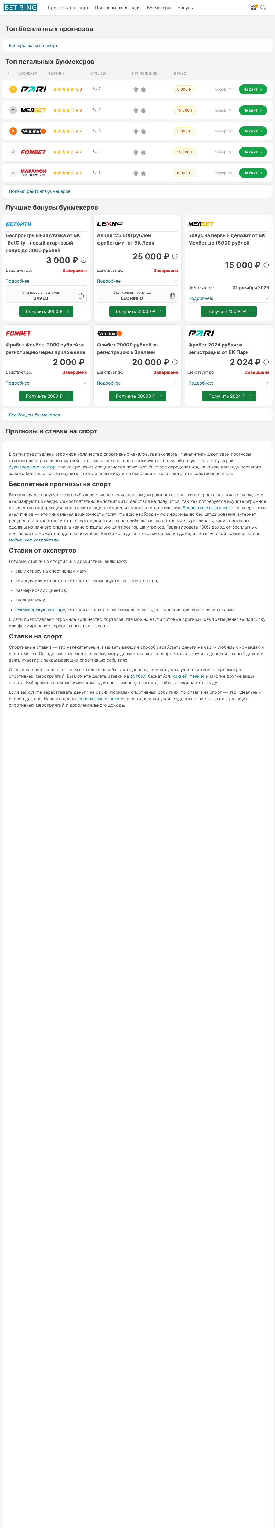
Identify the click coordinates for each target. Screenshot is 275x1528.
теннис (197, 676)
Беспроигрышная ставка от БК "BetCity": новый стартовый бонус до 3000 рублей (43, 242)
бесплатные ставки (99, 698)
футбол (138, 676)
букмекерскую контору (40, 609)
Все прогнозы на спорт (33, 45)
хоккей (179, 676)
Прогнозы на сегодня (117, 7)
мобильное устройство (34, 539)
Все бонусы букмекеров (34, 415)
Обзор (220, 89)
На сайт (250, 89)
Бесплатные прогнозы (206, 507)
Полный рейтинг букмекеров (40, 191)
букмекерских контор (32, 467)
